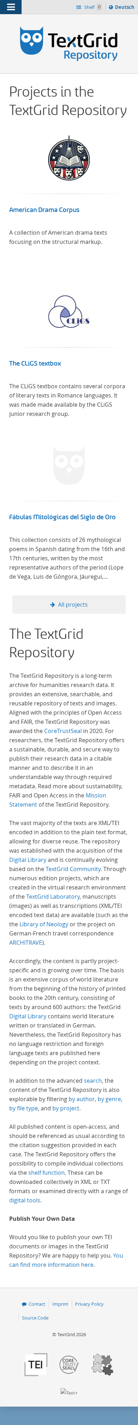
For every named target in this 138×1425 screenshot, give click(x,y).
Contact (37, 1304)
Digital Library (27, 860)
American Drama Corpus (44, 210)
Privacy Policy (89, 1304)
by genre (109, 1099)
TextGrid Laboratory (53, 896)
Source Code (35, 1318)
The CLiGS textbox (35, 363)
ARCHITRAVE (25, 942)
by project (65, 1108)
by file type (23, 1108)
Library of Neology (43, 924)
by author (82, 1099)
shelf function (46, 1173)
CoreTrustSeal (63, 731)
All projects (73, 604)
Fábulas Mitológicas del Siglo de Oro (62, 517)
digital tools (24, 1200)
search (93, 1081)
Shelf (91, 7)
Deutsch (125, 9)
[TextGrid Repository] (69, 28)
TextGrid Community (73, 869)
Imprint (60, 1304)
